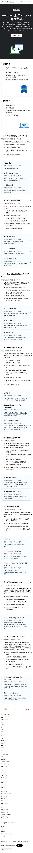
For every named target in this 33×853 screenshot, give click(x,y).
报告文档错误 (4, 812)
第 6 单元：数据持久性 (11, 507)
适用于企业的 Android (6, 720)
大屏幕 (2, 756)
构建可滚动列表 (9, 321)
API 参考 (3, 798)
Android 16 (4, 775)
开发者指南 (4, 796)
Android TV (4, 766)
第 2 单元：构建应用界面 (12, 200)
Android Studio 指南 (6, 793)
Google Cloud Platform (7, 834)
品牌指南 (14, 841)
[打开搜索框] (22, 2)
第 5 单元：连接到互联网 (12, 438)
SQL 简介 (7, 539)
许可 (9, 841)
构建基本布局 (8, 185)
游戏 (2, 738)
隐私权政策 (4, 748)
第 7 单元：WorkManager (13, 582)
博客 (2, 729)
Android (3, 717)
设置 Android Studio (11, 173)
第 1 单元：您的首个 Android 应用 (15, 136)
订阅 (19, 845)
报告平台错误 (4, 809)
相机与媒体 (4, 745)
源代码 (2, 724)
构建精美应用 (8, 333)
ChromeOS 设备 (5, 761)
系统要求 (9, 112)
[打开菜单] (2, 2)
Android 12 (4, 785)
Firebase (3, 831)
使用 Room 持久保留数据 (12, 551)
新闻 (2, 727)
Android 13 (3, 782)
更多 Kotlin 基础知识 (11, 309)
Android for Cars (5, 764)
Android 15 (4, 777)
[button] (16, 138)
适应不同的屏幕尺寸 (11, 421)
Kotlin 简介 (8, 163)
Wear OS (3, 759)
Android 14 (4, 780)
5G (2, 750)
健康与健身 (4, 743)
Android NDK (4, 803)
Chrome (3, 829)
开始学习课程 (16, 35)
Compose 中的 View (11, 693)
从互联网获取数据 (10, 478)
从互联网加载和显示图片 (12, 491)
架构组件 (7, 393)
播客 (2, 732)
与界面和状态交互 (10, 259)
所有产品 (3, 836)
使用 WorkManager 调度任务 (14, 618)
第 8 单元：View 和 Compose (14, 636)
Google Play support (6, 814)
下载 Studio (4, 801)
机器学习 (3, 740)
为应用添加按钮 (9, 249)
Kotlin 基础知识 (9, 237)
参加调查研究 (4, 817)
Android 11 (3, 787)
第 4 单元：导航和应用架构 (13, 348)
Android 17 (4, 772)
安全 (2, 722)
